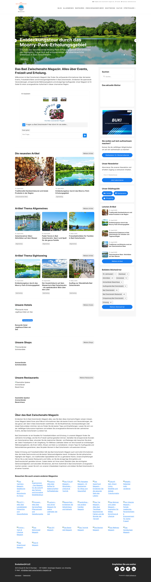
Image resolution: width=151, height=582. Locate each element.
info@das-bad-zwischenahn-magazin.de (36, 570)
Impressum (18, 575)
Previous (15, 40)
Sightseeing (110, 8)
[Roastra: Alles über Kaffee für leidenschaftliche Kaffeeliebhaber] (52, 489)
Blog (60, 8)
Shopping (109, 198)
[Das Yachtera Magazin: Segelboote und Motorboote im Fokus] (22, 489)
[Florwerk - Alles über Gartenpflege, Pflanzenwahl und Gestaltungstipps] (37, 511)
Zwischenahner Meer (95, 8)
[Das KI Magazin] (37, 547)
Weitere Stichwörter (117, 307)
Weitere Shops (88, 342)
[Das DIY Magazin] (52, 532)
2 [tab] (124, 55)
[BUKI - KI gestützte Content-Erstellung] (117, 122)
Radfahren (79, 8)
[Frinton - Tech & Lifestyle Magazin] (22, 532)
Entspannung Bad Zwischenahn (114, 298)
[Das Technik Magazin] (83, 532)
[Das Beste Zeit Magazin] (68, 532)
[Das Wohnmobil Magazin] (37, 532)
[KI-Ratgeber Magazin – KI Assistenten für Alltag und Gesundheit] (83, 489)
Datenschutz (26, 575)
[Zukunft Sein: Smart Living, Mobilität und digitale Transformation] (113, 489)
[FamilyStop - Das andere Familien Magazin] (83, 511)
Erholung (107, 302)
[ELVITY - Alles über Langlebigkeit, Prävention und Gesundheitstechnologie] (22, 511)
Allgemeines (68, 8)
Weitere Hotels (88, 305)
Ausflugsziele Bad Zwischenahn (114, 286)
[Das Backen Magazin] (98, 532)
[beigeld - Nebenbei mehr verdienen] (128, 489)
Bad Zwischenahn (110, 290)
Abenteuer (123, 274)
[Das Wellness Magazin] (113, 532)
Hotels (108, 193)
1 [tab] (121, 55)
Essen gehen (25, 130)
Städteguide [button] (129, 8)
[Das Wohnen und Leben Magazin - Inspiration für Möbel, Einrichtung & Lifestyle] (113, 511)
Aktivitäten (108, 278)
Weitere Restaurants (86, 378)
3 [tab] (126, 55)
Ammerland (121, 278)
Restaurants (121, 193)
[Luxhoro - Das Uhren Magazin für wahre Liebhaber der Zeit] (52, 511)
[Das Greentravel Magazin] (22, 547)
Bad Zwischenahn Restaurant (114, 294)
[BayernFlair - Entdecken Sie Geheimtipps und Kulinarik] (68, 511)
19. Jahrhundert (109, 274)
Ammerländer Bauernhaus (112, 282)
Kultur (119, 8)
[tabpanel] (75, 40)
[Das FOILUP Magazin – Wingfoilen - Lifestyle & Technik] (68, 489)
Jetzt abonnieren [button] (117, 180)
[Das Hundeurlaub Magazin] (128, 532)
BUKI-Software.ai (131, 575)
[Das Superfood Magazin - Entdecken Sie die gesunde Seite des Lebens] (98, 489)
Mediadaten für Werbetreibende (117, 155)
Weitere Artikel (88, 153)
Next (136, 40)
